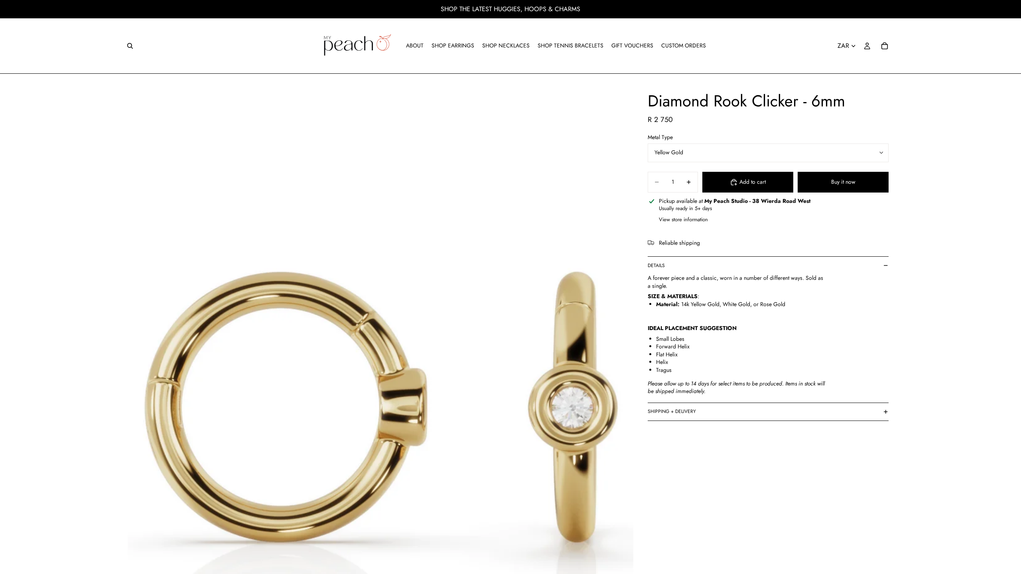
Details (656, 265)
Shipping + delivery (672, 411)
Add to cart (752, 182)
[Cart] (884, 46)
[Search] (130, 46)
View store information (683, 219)
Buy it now (843, 182)
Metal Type (660, 137)
